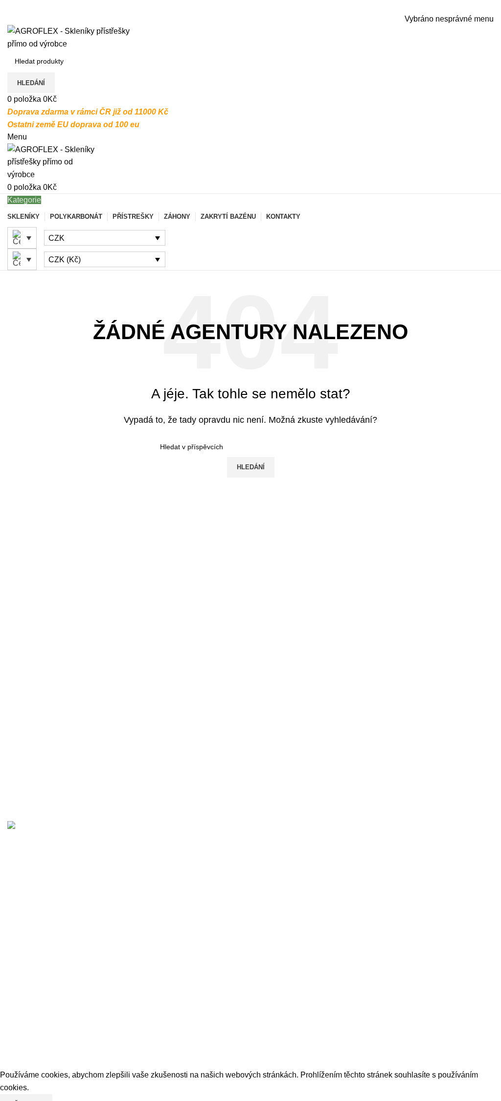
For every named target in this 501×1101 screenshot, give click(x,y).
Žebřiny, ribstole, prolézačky (222, 1050)
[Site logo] (68, 37)
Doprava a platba (37, 977)
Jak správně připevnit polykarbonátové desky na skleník (354, 847)
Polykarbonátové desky (214, 1032)
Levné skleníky (200, 959)
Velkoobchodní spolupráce (53, 1050)
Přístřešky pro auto (206, 1014)
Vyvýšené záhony (204, 995)
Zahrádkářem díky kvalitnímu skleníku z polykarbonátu (352, 913)
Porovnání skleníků (375, 959)
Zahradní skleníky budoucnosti (395, 995)
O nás (17, 959)
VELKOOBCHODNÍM (84, 876)
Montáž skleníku (35, 995)
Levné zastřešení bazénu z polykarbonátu (330, 894)
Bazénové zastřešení (210, 977)
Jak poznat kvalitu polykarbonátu (398, 1014)
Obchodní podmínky (42, 1032)
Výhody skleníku (370, 977)
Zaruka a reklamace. (42, 1014)
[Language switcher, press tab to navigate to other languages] (22, 238)
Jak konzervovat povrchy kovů (394, 1032)
